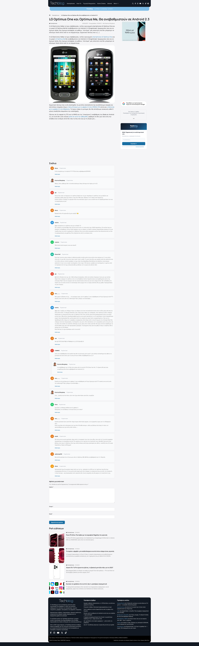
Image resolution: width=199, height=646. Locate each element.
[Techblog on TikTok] (145, 3)
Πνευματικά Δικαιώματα (103, 637)
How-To (79, 3)
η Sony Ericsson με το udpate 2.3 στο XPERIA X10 (83, 107)
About (59, 640)
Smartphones (71, 3)
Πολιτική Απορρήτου (140, 146)
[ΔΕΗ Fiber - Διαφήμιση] (133, 31)
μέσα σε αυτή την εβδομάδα (78, 116)
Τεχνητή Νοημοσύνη (89, 3)
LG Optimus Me (60, 39)
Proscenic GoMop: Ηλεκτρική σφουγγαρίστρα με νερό (98, 607)
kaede (56, 436)
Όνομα (51, 506)
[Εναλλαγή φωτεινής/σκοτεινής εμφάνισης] (148, 3)
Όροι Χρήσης (52, 637)
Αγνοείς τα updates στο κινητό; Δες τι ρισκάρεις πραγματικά (86, 584)
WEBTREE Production (65, 640)
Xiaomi (111, 8)
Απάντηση (57, 174)
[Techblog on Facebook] (135, 3)
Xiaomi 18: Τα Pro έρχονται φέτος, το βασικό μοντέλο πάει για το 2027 (89, 567)
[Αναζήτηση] (133, 3)
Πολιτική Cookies (75, 637)
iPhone (98, 8)
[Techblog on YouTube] (140, 3)
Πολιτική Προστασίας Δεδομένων (63, 637)
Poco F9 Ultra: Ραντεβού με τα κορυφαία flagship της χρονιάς (86, 535)
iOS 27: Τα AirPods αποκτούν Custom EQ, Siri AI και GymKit (99, 624)
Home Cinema (101, 3)
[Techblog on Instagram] (137, 3)
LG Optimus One (106, 37)
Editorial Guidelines (123, 637)
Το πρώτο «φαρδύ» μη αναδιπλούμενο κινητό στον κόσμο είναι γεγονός (90, 551)
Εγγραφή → (134, 143)
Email (50, 514)
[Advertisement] (82, 140)
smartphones (96, 37)
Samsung (104, 8)
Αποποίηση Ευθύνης (114, 637)
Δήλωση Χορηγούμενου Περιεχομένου (88, 637)
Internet (109, 3)
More (115, 3)
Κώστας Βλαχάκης (110, 23)
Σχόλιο (51, 487)
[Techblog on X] (143, 3)
